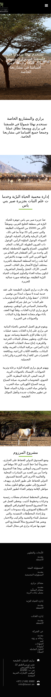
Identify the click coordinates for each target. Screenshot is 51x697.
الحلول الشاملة (36, 649)
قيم (41, 641)
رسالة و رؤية (37, 638)
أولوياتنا (40, 646)
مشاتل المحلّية (36, 590)
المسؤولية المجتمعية (34, 575)
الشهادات (39, 644)
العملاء (40, 652)
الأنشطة (39, 559)
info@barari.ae (26, 684)
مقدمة (40, 557)
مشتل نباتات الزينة (34, 592)
